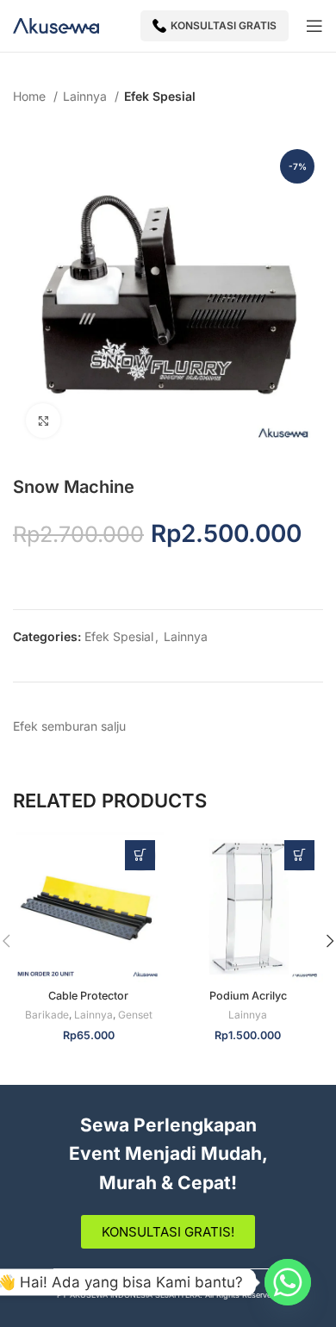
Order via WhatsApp (140, 855)
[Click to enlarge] (43, 420)
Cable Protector (88, 995)
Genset (135, 1014)
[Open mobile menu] (314, 26)
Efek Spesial (160, 96)
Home (31, 96)
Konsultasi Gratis (224, 25)
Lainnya (86, 96)
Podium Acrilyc (248, 995)
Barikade (47, 1014)
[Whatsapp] (287, 1282)
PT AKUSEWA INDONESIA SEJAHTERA (128, 1294)
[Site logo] (56, 24)
